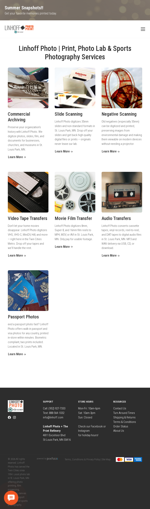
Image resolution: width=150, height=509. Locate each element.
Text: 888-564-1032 (53, 413)
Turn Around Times (124, 413)
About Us (118, 430)
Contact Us (119, 408)
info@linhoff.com (53, 417)
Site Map (106, 459)
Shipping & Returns (124, 417)
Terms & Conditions (124, 422)
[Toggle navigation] (142, 29)
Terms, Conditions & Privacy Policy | (83, 459)
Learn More (16, 157)
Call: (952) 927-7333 (54, 408)
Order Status (120, 426)
